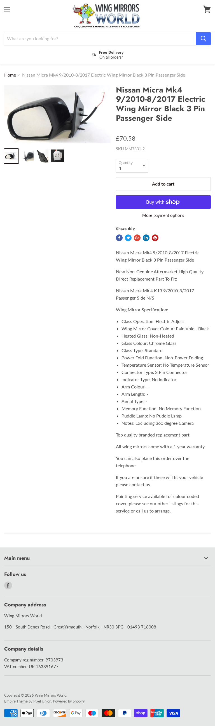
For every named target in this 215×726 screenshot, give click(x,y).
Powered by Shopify (69, 701)
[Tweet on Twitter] (128, 237)
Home (10, 74)
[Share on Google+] (137, 237)
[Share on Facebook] (119, 237)
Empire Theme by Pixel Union (27, 701)
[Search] (203, 38)
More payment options (163, 215)
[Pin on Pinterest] (155, 237)
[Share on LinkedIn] (146, 237)
